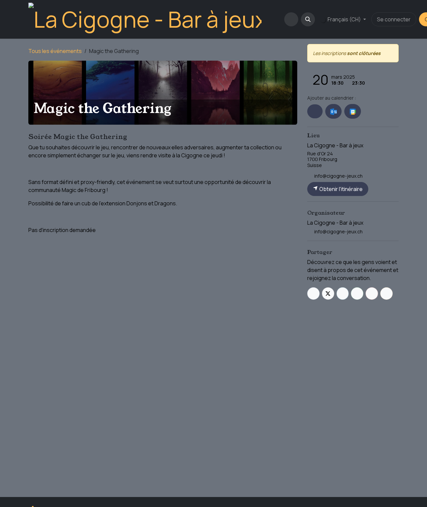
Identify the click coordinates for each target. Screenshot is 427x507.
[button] (308, 19)
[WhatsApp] (357, 293)
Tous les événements (55, 51)
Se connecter (394, 19)
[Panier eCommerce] (291, 19)
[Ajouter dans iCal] (315, 111)
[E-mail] (386, 293)
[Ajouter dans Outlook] (333, 111)
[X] (328, 293)
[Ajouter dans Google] (352, 111)
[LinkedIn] (343, 293)
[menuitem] (274, 19)
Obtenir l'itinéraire (340, 189)
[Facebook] (313, 293)
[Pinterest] (372, 293)
